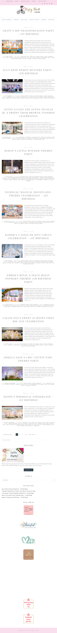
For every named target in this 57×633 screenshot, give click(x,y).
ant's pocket (10, 57)
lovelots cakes (8, 179)
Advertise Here (25, 1)
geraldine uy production (24, 261)
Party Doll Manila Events (37, 56)
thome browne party (39, 139)
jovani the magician (8, 262)
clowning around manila (46, 177)
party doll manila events (44, 57)
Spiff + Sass (35, 630)
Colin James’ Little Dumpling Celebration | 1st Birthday (18, 493)
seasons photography (27, 139)
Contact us (28, 469)
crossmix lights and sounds (45, 423)
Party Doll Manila (28, 10)
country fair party (10, 384)
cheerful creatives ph (20, 57)
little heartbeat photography (35, 384)
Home (2, 1)
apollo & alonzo (22, 423)
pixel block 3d (38, 424)
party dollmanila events (36, 98)
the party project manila (39, 58)
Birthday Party (25, 56)
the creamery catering (41, 179)
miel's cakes (6, 424)
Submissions (9, 1)
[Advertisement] (28, 574)
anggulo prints (13, 423)
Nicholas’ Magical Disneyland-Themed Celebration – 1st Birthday (28, 195)
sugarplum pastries (49, 98)
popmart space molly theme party (20, 306)
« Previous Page (7, 434)
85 (26, 434)
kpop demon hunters (23, 98)
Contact (34, 1)
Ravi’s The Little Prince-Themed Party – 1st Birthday (17, 495)
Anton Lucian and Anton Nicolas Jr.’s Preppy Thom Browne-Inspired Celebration (28, 112)
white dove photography (28, 346)
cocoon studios (32, 57)
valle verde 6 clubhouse (32, 425)
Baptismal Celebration (25, 137)
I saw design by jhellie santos (34, 305)
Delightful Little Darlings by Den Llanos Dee (14, 178)
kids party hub (44, 138)
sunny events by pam (47, 306)
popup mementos (47, 424)
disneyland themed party (36, 222)
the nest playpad (26, 58)
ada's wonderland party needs (16, 177)
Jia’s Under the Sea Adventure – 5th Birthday (15, 489)
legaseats (17, 262)
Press (16, 1)
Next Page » (32, 434)
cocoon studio (12, 261)
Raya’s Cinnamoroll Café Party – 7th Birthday (15, 497)
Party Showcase (49, 56)
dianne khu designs (11, 98)
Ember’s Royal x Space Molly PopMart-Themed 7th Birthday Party (28, 278)
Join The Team (42, 1)
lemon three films (49, 178)
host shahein (36, 261)
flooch (42, 178)
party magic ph (50, 262)
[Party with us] (28, 510)
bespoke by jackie (21, 138)
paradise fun (16, 179)
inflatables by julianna (47, 261)
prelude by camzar (36, 306)
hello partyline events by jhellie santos (13, 305)
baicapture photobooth (32, 177)
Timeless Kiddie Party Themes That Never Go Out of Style (18, 491)
